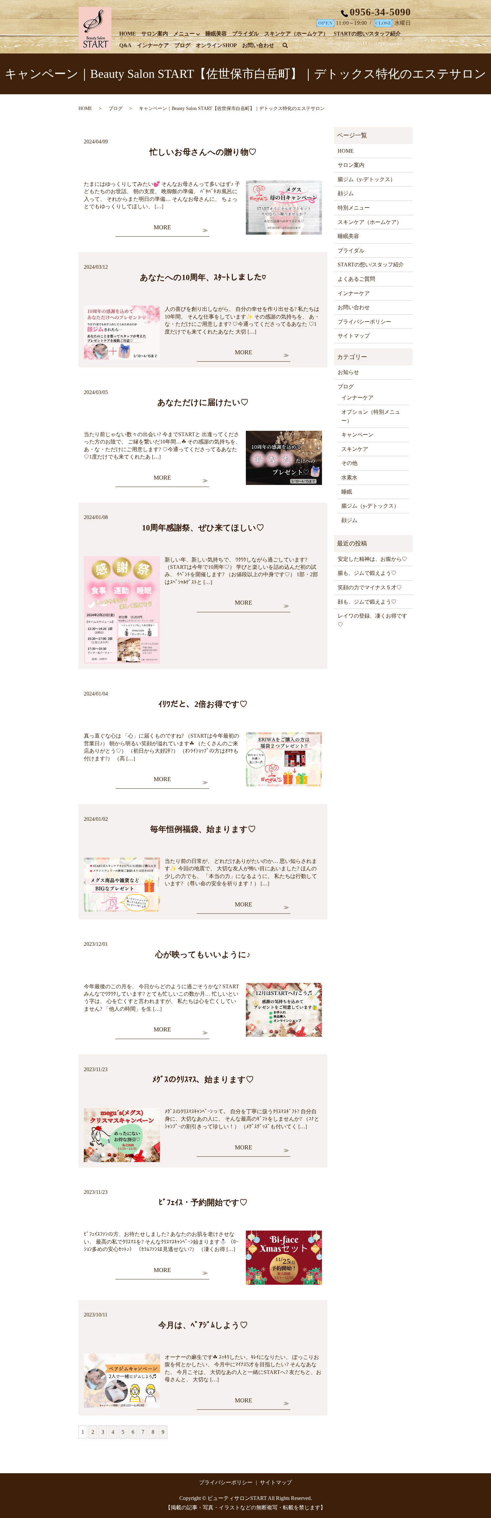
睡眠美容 (216, 33)
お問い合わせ (258, 45)
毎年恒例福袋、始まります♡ (203, 829)
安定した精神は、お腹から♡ (372, 559)
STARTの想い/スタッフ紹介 (367, 33)
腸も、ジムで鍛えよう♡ (367, 573)
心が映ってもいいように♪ (203, 954)
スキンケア (354, 449)
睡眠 (346, 492)
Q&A (125, 45)
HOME (127, 33)
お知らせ (348, 372)
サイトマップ (354, 336)
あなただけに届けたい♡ (203, 402)
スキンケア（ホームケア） (296, 33)
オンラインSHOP (216, 45)
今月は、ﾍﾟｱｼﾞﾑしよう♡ (203, 1325)
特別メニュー (354, 208)
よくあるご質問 (356, 279)
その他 (349, 463)
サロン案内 (154, 33)
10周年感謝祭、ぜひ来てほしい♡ (203, 527)
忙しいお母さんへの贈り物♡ (203, 152)
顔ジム (346, 193)
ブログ (182, 45)
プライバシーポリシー (364, 322)
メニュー (184, 33)
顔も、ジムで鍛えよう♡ (367, 602)
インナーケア (153, 45)
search (289, 46)
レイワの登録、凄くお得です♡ (372, 620)
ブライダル (245, 33)
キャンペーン (357, 434)
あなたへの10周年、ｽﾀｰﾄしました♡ (203, 277)
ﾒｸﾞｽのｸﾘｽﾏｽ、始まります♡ (203, 1079)
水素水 (349, 477)
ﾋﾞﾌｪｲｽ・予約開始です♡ (203, 1202)
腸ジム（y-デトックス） (366, 179)
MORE (162, 227)
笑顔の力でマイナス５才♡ (370, 587)
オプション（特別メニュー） (370, 416)
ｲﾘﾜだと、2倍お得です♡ (203, 704)
